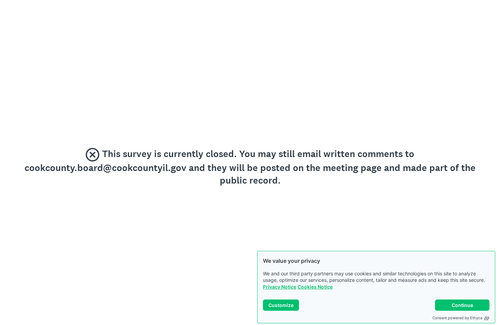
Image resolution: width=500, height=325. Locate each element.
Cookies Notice (315, 287)
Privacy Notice (279, 287)
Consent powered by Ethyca (457, 317)
